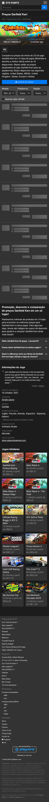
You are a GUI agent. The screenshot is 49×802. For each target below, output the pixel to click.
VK (5, 742)
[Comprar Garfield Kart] (24, 112)
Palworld (5, 631)
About (4, 721)
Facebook (6, 739)
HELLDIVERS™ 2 (8, 628)
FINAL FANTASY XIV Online (12, 650)
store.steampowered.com (14, 440)
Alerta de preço (25, 82)
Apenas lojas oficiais (14, 98)
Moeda (5, 88)
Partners (5, 727)
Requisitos (6, 654)
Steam (41, 385)
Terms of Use (6, 730)
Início (10, 2)
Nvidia (6, 714)
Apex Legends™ (7, 625)
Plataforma (23, 88)
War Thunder (6, 682)
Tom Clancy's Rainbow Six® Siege (13, 647)
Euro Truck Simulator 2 (9, 622)
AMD (5, 695)
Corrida (5, 406)
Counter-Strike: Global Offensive (13, 657)
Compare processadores (10, 692)
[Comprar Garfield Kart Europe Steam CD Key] (24, 192)
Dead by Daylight (7, 644)
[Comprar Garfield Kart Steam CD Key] (24, 213)
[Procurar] (44, 7)
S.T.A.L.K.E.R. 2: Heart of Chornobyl (14, 660)
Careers (4, 724)
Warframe (5, 637)
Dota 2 (4, 676)
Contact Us (5, 736)
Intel (5, 698)
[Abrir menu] (45, 2)
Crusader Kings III (8, 641)
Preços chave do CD (14, 19)
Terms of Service (15, 797)
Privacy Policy (6, 733)
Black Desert (6, 634)
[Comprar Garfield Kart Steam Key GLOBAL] (24, 273)
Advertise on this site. (24, 755)
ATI (5, 707)
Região (36, 88)
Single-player (8, 399)
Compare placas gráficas (10, 701)
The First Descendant (9, 685)
